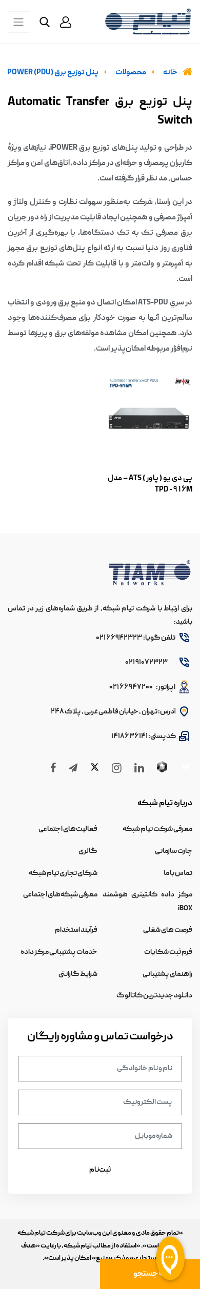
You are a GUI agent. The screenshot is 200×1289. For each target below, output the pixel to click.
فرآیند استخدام (76, 930)
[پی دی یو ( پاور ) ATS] (148, 418)
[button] (65, 22)
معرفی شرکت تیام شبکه (157, 829)
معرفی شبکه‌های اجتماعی (60, 895)
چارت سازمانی (173, 851)
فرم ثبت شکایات (168, 952)
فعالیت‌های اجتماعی (67, 829)
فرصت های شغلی (167, 930)
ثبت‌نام (100, 1170)
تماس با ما (178, 873)
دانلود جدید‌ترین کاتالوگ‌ (154, 996)
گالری (87, 851)
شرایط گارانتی (77, 974)
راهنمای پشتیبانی (167, 974)
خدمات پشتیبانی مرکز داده (59, 952)
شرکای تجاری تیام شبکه (63, 873)
